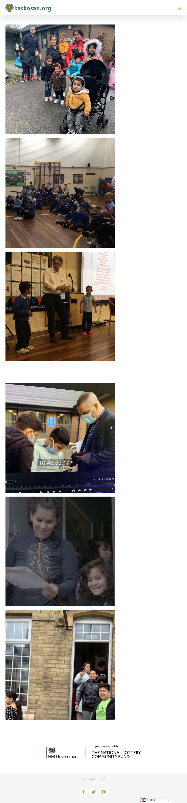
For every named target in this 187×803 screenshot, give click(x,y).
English (151, 799)
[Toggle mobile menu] (180, 8)
